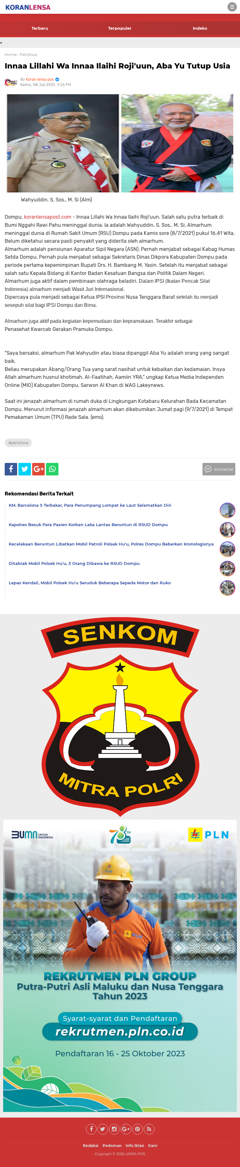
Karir (153, 1145)
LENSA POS (135, 1154)
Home (11, 54)
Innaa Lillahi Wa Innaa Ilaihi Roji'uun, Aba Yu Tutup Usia (117, 65)
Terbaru (40, 28)
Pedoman (112, 1145)
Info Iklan (135, 1145)
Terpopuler (120, 28)
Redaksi (90, 1145)
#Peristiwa (18, 442)
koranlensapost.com (47, 217)
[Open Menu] (232, 7)
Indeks (200, 28)
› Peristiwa (27, 54)
